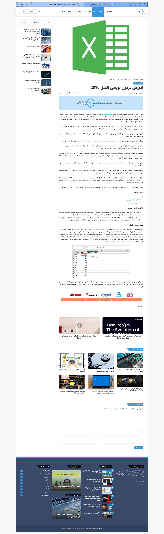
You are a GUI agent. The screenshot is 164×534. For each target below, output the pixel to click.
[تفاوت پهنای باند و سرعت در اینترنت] (46, 82)
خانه (141, 80)
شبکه (63, 12)
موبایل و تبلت (87, 12)
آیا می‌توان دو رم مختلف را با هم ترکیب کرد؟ (92, 472)
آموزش (138, 306)
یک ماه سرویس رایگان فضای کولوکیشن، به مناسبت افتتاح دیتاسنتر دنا (32, 31)
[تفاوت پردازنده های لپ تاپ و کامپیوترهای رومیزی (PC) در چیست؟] (130, 381)
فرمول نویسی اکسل (133, 203)
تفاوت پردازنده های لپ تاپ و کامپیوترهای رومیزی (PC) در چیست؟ (132, 390)
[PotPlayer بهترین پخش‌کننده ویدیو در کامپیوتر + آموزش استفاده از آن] (72, 382)
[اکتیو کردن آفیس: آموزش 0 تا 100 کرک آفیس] (107, 490)
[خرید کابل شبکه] (101, 103)
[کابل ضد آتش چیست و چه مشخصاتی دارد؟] (46, 91)
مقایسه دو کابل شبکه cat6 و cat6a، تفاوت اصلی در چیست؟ (31, 56)
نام (142, 432)
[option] (66, 480)
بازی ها (47, 492)
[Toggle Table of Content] (141, 197)
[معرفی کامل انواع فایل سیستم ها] (101, 361)
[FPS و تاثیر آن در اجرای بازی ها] (107, 515)
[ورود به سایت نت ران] (82, 4)
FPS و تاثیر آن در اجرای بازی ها (92, 513)
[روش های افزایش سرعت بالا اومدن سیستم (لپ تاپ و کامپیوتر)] (130, 360)
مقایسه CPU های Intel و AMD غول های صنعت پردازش (92, 506)
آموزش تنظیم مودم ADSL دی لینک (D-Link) (93, 480)
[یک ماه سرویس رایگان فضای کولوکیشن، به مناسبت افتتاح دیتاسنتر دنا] (46, 32)
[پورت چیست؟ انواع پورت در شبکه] (46, 74)
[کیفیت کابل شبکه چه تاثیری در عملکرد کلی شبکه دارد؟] (46, 40)
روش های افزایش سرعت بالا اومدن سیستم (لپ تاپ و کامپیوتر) (130, 370)
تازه (49, 22)
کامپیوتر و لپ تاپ (98, 12)
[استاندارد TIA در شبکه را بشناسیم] (46, 65)
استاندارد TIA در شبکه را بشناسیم (31, 63)
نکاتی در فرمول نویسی (132, 200)
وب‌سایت (97, 439)
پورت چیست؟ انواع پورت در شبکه (30, 72)
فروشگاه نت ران (109, 12)
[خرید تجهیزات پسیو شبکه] (101, 296)
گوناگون (69, 12)
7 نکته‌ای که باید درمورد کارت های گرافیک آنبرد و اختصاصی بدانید (93, 498)
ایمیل (141, 439)
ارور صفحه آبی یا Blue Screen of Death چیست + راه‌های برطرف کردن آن (103, 392)
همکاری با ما (140, 485)
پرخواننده (36, 22)
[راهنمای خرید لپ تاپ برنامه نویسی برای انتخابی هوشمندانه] (72, 360)
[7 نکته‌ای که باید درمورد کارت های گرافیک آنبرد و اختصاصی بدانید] (107, 498)
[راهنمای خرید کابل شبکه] (46, 49)
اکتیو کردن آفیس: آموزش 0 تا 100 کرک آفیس (93, 489)
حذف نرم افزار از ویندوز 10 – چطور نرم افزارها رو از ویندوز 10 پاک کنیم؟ (67, 487)
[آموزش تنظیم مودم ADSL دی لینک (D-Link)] (107, 481)
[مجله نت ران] (141, 11)
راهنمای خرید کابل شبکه (33, 46)
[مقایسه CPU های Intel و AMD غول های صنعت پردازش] (107, 507)
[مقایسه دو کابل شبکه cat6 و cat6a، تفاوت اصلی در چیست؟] (46, 57)
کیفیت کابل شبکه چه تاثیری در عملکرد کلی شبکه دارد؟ (31, 39)
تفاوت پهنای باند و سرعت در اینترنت (32, 81)
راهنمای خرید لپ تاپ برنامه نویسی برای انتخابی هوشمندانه (72, 370)
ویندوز (47, 486)
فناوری (47, 480)
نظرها (23, 22)
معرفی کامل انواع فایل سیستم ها (105, 371)
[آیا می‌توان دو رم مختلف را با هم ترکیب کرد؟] (107, 473)
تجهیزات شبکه (77, 12)
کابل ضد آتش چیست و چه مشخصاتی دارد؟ (32, 90)
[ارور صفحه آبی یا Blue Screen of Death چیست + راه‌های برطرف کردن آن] (101, 382)
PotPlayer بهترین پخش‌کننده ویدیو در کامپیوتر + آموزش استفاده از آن (72, 392)
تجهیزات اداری (45, 495)
